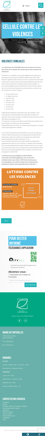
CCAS (4, 419)
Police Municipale (8, 412)
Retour (6, 221)
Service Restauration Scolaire (11, 408)
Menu (27, 6)
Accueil (6, 40)
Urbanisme (6, 410)
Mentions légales (9, 430)
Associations (6, 417)
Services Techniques (9, 416)
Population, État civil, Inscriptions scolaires (15, 406)
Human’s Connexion (35, 430)
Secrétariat (6, 402)
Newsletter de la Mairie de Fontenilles (19, 276)
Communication (7, 414)
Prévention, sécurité (17, 40)
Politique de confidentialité (22, 430)
